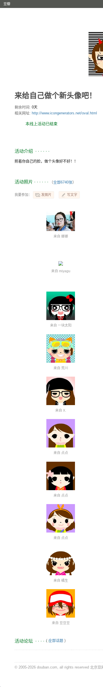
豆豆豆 (65, 623)
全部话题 (55, 640)
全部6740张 (62, 182)
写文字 (72, 195)
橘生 (64, 581)
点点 (64, 453)
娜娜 (64, 236)
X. (64, 410)
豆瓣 (6, 4)
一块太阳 (65, 325)
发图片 (46, 195)
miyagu (64, 271)
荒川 (64, 368)
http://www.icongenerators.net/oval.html (64, 113)
